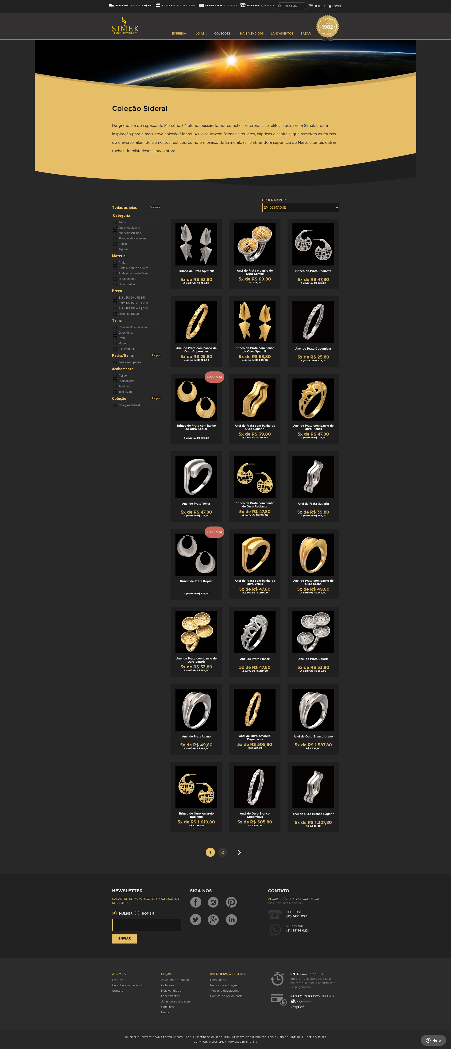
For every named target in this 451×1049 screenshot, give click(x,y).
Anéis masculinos (129, 233)
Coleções (222, 33)
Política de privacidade (226, 996)
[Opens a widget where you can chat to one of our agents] (433, 1041)
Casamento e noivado (132, 327)
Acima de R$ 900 (129, 314)
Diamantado (126, 381)
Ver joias (155, 207)
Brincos (123, 244)
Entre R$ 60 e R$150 (132, 297)
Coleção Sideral (129, 405)
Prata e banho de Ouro (133, 273)
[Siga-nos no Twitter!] (195, 919)
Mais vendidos (252, 33)
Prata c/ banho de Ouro (133, 268)
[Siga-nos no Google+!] (213, 919)
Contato (118, 990)
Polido (122, 375)
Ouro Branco (126, 284)
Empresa (179, 33)
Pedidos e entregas (223, 985)
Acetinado (124, 386)
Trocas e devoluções (224, 990)
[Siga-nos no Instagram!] (213, 902)
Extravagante (127, 349)
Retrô (122, 338)
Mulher (125, 913)
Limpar (156, 355)
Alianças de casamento (133, 238)
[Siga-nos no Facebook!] (195, 902)
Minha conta (218, 980)
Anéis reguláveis (129, 227)
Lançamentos (282, 33)
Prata (121, 262)
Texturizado (125, 392)
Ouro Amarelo (127, 279)
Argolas (123, 249)
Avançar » (240, 850)
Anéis (122, 222)
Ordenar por (274, 200)
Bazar (305, 33)
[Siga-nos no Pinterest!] (231, 902)
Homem (148, 913)
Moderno (124, 343)
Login (336, 6)
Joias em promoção (175, 980)
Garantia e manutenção (128, 985)
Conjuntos (168, 1007)
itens (321, 6)
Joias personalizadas (175, 1001)
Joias (201, 33)
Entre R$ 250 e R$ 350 (133, 308)
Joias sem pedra (129, 362)
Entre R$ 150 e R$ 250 (133, 303)
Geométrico (125, 332)
